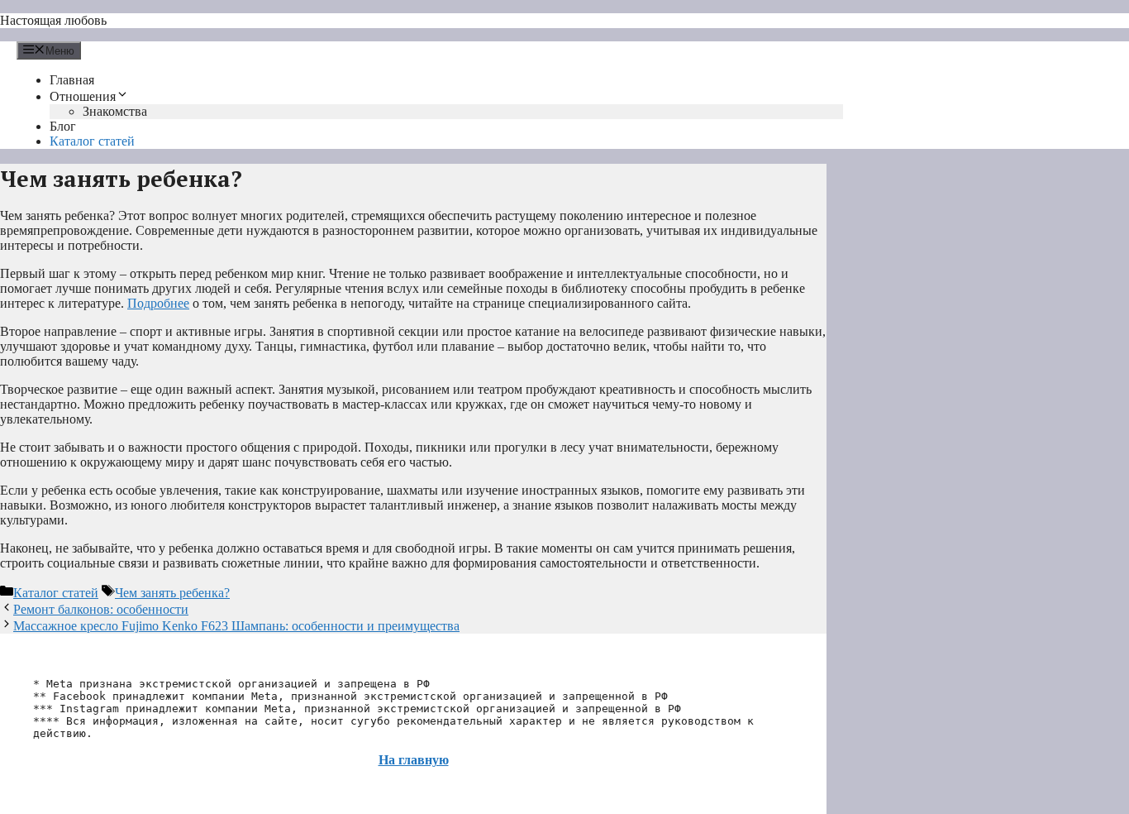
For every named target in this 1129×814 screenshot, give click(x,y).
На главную (414, 760)
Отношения (83, 96)
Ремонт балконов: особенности (100, 609)
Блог (63, 126)
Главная (72, 80)
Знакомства (115, 111)
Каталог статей (92, 141)
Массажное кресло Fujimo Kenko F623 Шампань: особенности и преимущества (236, 626)
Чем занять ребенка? (172, 593)
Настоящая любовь (53, 20)
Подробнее (158, 303)
